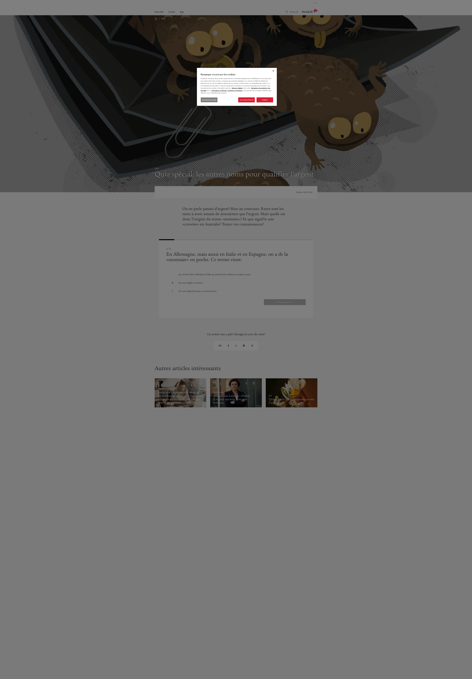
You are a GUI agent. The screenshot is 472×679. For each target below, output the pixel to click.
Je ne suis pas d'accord (246, 100)
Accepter (265, 100)
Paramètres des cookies (209, 100)
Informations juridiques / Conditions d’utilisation (227, 90)
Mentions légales (237, 88)
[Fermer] (273, 71)
